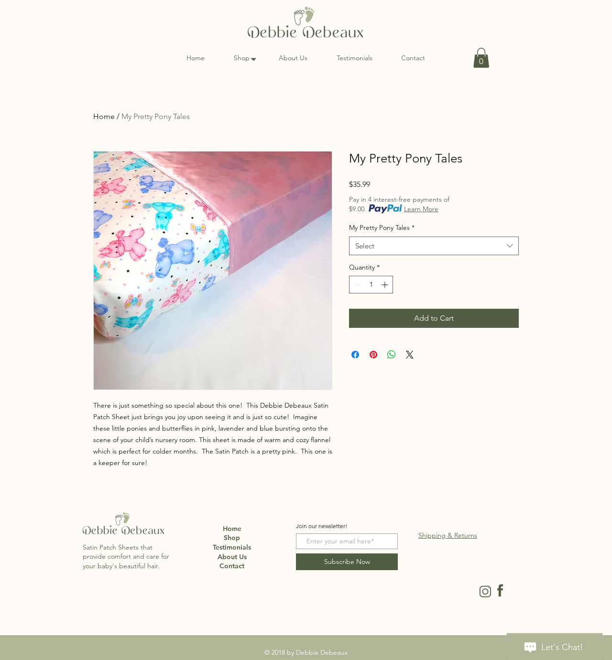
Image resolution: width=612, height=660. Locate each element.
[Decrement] (356, 284)
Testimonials (232, 547)
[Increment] (386, 284)
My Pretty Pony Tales (382, 227)
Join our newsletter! (321, 526)
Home (104, 116)
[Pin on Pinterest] (373, 354)
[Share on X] (409, 354)
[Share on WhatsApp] (391, 354)
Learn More (421, 209)
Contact (231, 566)
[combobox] (434, 246)
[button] (481, 58)
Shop (232, 537)
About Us (232, 556)
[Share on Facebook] (355, 354)
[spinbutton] (371, 284)
